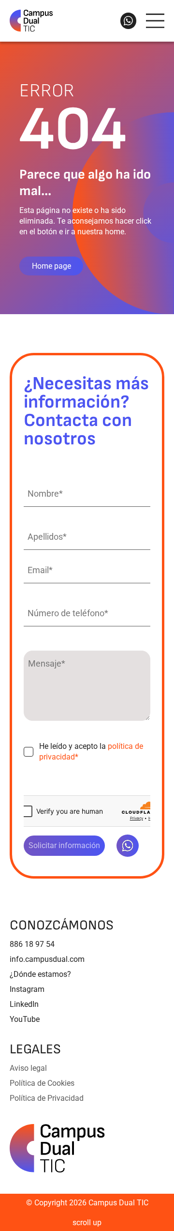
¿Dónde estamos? (40, 974)
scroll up (87, 1222)
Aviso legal (28, 1068)
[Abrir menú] (155, 21)
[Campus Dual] (57, 1148)
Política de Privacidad (47, 1098)
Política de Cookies (42, 1083)
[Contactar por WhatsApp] (128, 21)
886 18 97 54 (32, 944)
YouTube (25, 1019)
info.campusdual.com (47, 959)
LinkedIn (24, 1004)
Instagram (27, 989)
